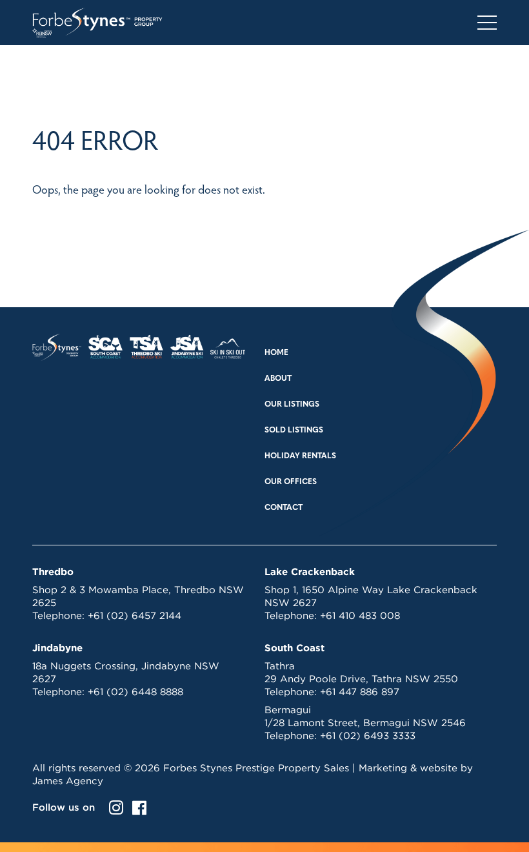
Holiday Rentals (300, 456)
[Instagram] (116, 807)
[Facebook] (139, 807)
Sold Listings (293, 430)
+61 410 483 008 (360, 615)
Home (276, 353)
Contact (283, 508)
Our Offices (290, 482)
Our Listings (291, 405)
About (278, 379)
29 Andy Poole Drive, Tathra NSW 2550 (361, 679)
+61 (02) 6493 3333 (367, 735)
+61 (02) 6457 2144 (134, 615)
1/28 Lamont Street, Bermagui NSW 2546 (365, 722)
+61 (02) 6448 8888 (135, 691)
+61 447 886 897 (359, 691)
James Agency (67, 781)
